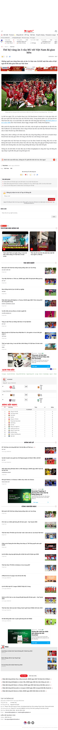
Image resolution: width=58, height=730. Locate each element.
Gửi (54, 216)
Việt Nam (32, 35)
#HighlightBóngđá (16, 37)
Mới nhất (5, 35)
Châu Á (6, 46)
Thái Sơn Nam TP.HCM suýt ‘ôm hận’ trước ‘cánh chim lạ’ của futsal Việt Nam (22, 532)
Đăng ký (51, 199)
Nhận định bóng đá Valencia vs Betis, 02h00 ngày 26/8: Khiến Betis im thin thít (24, 691)
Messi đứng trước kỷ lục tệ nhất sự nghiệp (13, 289)
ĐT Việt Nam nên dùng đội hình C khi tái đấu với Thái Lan (18, 447)
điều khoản (49, 202)
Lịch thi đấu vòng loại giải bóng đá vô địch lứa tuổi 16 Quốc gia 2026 (20, 554)
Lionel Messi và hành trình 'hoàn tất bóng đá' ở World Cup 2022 (16, 651)
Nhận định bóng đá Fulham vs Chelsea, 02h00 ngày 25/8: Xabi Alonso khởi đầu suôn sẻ (26, 685)
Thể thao (4, 336)
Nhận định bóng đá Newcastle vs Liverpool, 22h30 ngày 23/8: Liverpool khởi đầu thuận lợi (27, 688)
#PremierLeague (25, 37)
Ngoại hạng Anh (30, 374)
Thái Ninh (5, 165)
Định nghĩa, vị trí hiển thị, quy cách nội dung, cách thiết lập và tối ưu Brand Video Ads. (40, 361)
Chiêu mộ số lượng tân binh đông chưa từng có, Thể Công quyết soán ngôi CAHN (21, 544)
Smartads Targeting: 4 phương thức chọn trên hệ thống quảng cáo (40, 492)
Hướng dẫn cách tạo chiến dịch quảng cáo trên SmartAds (40, 633)
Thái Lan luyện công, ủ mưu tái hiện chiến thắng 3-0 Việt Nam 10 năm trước (22, 344)
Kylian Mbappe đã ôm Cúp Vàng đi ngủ (10, 658)
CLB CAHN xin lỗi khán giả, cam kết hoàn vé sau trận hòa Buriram (21, 181)
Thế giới (3, 291)
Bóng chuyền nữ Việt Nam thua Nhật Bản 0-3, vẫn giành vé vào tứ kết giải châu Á (22, 333)
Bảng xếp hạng (9, 404)
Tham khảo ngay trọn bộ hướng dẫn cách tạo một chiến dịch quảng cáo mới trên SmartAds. (40, 638)
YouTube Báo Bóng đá (10, 228)
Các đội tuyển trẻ (6, 269)
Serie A (41, 374)
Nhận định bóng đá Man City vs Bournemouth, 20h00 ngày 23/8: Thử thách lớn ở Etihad (26, 679)
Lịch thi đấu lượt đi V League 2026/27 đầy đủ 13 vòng (16, 586)
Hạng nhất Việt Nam (20, 374)
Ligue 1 (51, 374)
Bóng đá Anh (19, 35)
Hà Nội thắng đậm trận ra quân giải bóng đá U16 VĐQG (17, 618)
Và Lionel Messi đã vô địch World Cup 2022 (11, 664)
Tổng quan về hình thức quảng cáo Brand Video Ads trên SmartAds (40, 356)
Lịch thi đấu (8, 369)
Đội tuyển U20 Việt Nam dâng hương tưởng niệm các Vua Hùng (19, 267)
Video (3, 347)
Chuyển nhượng (40, 35)
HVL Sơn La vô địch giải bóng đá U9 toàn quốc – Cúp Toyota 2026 (19, 522)
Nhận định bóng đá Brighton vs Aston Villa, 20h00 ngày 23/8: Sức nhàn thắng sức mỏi (26, 682)
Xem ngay (34, 366)
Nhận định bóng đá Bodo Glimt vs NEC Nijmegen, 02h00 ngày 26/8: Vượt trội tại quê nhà (22, 469)
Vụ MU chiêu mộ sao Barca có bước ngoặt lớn (14, 311)
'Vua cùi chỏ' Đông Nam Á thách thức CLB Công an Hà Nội (19, 185)
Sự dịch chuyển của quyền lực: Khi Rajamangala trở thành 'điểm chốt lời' (21, 458)
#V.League (32, 37)
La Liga (36, 374)
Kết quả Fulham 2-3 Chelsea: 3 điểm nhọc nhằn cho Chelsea (18, 479)
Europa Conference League (8, 303)
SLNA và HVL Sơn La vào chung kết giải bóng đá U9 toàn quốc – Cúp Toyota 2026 (22, 597)
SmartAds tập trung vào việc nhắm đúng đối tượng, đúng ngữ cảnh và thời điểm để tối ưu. (40, 497)
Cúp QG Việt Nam (11, 374)
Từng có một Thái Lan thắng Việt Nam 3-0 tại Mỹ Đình (16, 321)
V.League (4, 374)
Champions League (50, 35)
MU (11, 168)
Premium (11, 35)
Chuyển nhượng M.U (6, 313)
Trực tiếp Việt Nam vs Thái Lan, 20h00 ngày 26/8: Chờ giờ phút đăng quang (22, 278)
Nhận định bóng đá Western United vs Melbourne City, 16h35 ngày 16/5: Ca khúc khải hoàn (27, 183)
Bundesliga (46, 374)
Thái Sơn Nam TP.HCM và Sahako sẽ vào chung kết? (16, 565)
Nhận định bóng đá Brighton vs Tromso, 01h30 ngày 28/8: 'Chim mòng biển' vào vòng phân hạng (22, 300)
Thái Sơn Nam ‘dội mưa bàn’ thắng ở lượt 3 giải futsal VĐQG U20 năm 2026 (22, 608)
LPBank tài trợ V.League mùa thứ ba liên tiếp (14, 575)
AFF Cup (26, 35)
